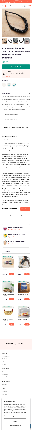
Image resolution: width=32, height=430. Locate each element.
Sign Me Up (5, 359)
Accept (15, 417)
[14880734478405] (11, 299)
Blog (3, 361)
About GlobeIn (5, 356)
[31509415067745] (27, 324)
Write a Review (25, 209)
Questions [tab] (13, 209)
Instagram (4, 394)
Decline (15, 421)
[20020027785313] (11, 324)
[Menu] (2, 6)
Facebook (4, 392)
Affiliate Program (6, 377)
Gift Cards (4, 384)
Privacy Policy (22, 412)
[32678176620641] (27, 274)
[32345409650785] (27, 299)
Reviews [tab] (5, 209)
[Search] (24, 6)
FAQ (3, 371)
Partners (4, 364)
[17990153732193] (11, 274)
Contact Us (5, 374)
